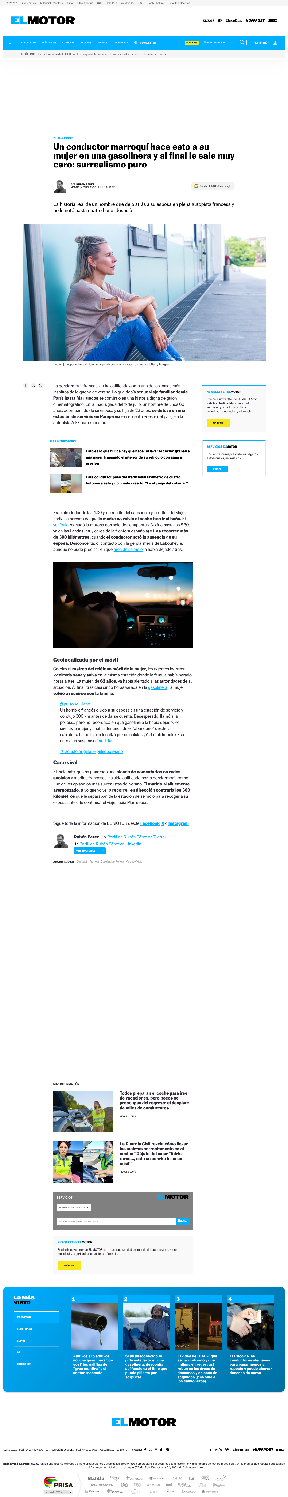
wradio (137, 1484)
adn (203, 1478)
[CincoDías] (234, 21)
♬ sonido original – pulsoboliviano (91, 751)
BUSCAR (217, 468)
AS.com (189, 1478)
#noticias (104, 740)
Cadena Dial (169, 1484)
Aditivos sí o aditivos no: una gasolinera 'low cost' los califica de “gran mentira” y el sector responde (93, 1364)
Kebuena (215, 1484)
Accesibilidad (107, 1450)
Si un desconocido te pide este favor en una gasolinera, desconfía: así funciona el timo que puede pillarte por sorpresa (146, 1366)
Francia (94, 861)
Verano (130, 861)
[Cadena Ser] (272, 21)
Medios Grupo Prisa (58, 1492)
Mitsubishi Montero (52, 2)
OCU (100, 2)
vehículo (61, 524)
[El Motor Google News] (167, 1450)
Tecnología (120, 42)
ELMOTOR (24, 1317)
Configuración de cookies (60, 1450)
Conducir (68, 42)
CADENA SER (24, 1363)
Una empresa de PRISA (58, 1482)
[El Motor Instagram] (156, 1450)
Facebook (150, 823)
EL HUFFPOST (24, 1328)
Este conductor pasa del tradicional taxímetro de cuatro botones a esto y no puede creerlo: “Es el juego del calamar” (137, 480)
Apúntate (69, 1265)
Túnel (70, 2)
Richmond (93, 1491)
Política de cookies (86, 1450)
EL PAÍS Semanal (185, 1484)
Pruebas (86, 42)
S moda (170, 1491)
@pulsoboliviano (75, 703)
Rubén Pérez (85, 184)
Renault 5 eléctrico (179, 2)
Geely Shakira (156, 2)
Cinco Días (153, 1484)
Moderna (114, 1491)
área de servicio (128, 549)
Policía (120, 861)
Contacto (122, 1450)
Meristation (209, 1491)
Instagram (178, 823)
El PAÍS (96, 1478)
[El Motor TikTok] (161, 1450)
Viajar (140, 861)
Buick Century (28, 2)
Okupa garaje (85, 2)
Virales (102, 42)
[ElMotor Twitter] (150, 1450)
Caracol (219, 1478)
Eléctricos (49, 42)
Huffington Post (101, 1484)
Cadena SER (176, 1478)
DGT (141, 2)
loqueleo (189, 1491)
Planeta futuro (200, 1484)
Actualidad (28, 42)
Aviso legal (10, 1450)
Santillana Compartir (158, 1478)
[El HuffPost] (255, 21)
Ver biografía (85, 850)
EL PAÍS (21, 1340)
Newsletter (148, 42)
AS (18, 1352)
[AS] (220, 21)
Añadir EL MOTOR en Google (215, 186)
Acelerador (128, 2)
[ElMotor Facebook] (145, 1450)
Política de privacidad (31, 1450)
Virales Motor (63, 137)
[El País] (208, 21)
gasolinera (157, 687)
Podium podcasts (134, 1491)
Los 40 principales (116, 1478)
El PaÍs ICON (152, 1491)
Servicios (191, 42)
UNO (124, 1484)
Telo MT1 (112, 2)
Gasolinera (107, 861)
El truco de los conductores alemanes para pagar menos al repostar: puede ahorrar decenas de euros (251, 1364)
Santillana (135, 1478)
